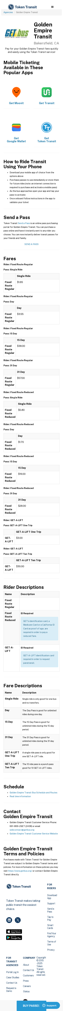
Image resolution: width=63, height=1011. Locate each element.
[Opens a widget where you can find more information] (49, 1005)
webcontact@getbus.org (22, 830)
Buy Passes (31, 1005)
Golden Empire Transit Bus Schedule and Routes (33, 792)
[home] (22, 7)
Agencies (8, 12)
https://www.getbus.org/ (20, 871)
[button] (52, 7)
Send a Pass (24, 223)
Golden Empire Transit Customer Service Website (34, 833)
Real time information (20, 796)
